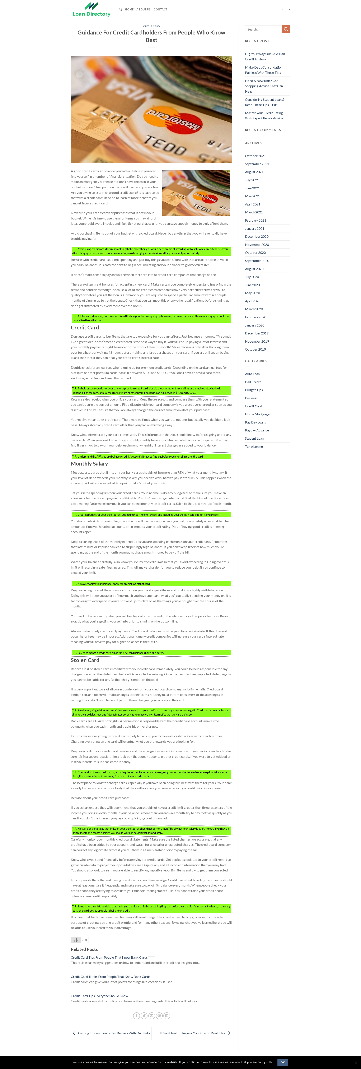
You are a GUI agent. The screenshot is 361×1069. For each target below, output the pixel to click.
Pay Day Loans (255, 422)
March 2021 (254, 212)
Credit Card (151, 26)
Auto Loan (252, 374)
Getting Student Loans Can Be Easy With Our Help (114, 1033)
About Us (143, 9)
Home (129, 9)
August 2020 (254, 269)
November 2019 (257, 341)
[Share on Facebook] (136, 1015)
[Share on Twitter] (144, 1015)
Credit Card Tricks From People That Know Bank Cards (110, 976)
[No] (356, 1063)
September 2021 (257, 164)
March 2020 (254, 309)
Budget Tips (254, 390)
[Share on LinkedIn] (166, 1015)
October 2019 (255, 349)
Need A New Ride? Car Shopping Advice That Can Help (264, 86)
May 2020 (252, 293)
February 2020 (255, 317)
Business (251, 398)
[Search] (120, 9)
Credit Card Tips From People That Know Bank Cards (109, 957)
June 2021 (252, 188)
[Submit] (286, 29)
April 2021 (252, 204)
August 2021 (254, 172)
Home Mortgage (257, 414)
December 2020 (256, 236)
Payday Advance (257, 430)
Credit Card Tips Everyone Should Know (99, 996)
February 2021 (255, 220)
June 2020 (252, 285)
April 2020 (252, 301)
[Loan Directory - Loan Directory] (92, 9)
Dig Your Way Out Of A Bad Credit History (265, 56)
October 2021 (255, 156)
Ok (283, 1062)
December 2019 (256, 333)
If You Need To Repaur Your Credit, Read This (193, 1033)
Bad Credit (253, 382)
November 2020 (257, 244)
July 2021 (252, 180)
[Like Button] (76, 940)
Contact (161, 9)
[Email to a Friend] (151, 1015)
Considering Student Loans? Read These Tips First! (265, 102)
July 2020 (252, 277)
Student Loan (254, 438)
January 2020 (254, 325)
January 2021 (254, 228)
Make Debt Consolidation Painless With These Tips (263, 70)
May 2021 (252, 196)
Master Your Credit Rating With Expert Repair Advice (264, 115)
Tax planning (254, 446)
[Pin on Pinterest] (159, 1015)
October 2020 (255, 252)
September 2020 (257, 261)
